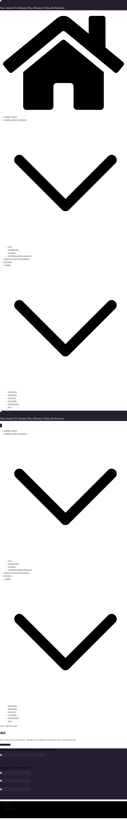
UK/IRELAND (13, 250)
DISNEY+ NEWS (10, 117)
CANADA (12, 253)
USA (10, 247)
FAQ (9, 407)
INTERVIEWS (13, 404)
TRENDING (12, 395)
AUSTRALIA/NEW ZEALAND (20, 256)
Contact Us (8, 806)
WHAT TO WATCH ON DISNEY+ (17, 259)
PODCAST (12, 398)
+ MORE (7, 265)
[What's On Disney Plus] (63, 112)
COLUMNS (12, 401)
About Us (7, 803)
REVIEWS (8, 262)
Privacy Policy (9, 809)
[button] (65, 244)
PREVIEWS (12, 392)
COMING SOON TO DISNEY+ (15, 120)
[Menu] (1, 425)
